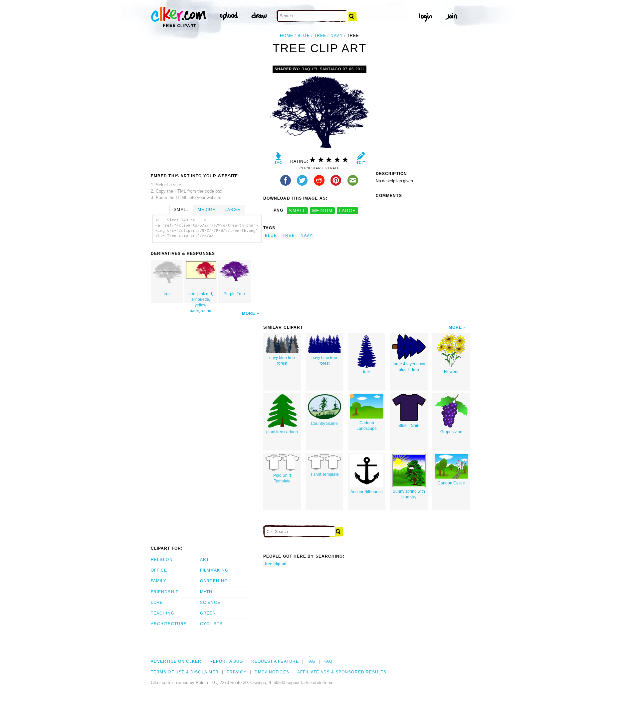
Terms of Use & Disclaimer (185, 672)
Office (159, 570)
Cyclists (211, 623)
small (297, 210)
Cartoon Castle (451, 483)
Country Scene (324, 423)
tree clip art (276, 563)
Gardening (214, 581)
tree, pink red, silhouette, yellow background (200, 297)
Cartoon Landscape (366, 426)
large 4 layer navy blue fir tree (409, 367)
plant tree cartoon (282, 432)
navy (336, 35)
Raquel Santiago (321, 69)
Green (208, 613)
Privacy (237, 672)
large (347, 210)
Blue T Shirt (408, 425)
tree (320, 35)
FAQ (327, 661)
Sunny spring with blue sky (409, 494)
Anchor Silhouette (366, 491)
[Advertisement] (207, 115)
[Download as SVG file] (278, 159)
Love (157, 602)
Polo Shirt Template (282, 478)
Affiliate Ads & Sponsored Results (342, 672)
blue (304, 35)
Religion (162, 559)
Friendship (165, 592)
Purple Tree (234, 293)
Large (232, 209)
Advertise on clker (176, 661)
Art (204, 559)
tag (311, 661)
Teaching (162, 613)
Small (181, 209)
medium (322, 210)
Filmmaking (214, 570)
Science (210, 602)
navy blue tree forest (282, 360)
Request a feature (275, 661)
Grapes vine (451, 432)
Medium (207, 209)
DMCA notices (272, 672)
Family (158, 581)
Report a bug (226, 661)
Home (286, 35)
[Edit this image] (360, 159)
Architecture (169, 623)
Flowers (451, 371)
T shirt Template (324, 474)
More (248, 313)
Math (206, 592)
